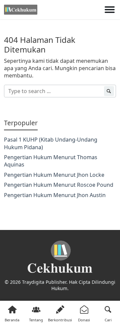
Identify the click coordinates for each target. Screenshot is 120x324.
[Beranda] (20, 10)
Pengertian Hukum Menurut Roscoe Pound (58, 184)
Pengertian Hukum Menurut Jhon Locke (54, 174)
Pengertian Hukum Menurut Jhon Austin (55, 195)
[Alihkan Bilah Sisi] (109, 9)
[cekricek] (60, 257)
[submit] (109, 91)
